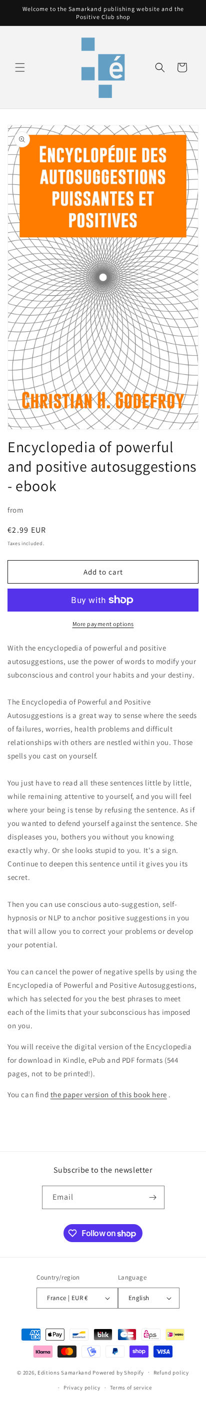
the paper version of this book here (108, 1094)
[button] (20, 67)
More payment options (103, 624)
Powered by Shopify (118, 1372)
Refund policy (171, 1372)
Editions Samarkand (65, 1372)
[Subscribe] (153, 1197)
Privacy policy (82, 1387)
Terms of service (131, 1387)
